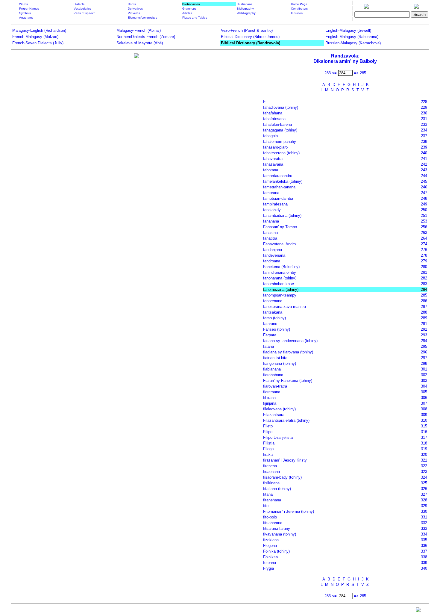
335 (424, 540)
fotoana (269, 562)
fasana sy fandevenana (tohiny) (290, 340)
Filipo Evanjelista (278, 437)
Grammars (189, 8)
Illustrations (244, 4)
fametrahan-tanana (279, 187)
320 (424, 454)
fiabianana (272, 369)
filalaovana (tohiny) (279, 409)
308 (424, 409)
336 (424, 545)
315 (424, 426)
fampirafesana (275, 204)
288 (424, 312)
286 (424, 301)
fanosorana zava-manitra (284, 306)
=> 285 (360, 73)
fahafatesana (274, 119)
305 (424, 392)
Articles (187, 13)
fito (265, 505)
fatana (268, 346)
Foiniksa (270, 557)
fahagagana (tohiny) (280, 130)
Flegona (270, 545)
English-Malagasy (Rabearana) (351, 36)
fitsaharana (272, 523)
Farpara (269, 335)
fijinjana (269, 403)
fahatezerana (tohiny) (281, 153)
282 (424, 278)
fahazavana (273, 164)
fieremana (271, 392)
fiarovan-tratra (275, 386)
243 (424, 170)
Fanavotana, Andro (279, 244)
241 (424, 158)
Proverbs (134, 13)
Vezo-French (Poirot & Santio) (247, 30)
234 (424, 130)
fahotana (270, 170)
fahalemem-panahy (279, 141)
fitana (268, 494)
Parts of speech (84, 13)
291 (424, 323)
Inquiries (297, 13)
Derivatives (135, 8)
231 (424, 119)
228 (424, 101)
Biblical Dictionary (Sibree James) (250, 36)
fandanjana (272, 249)
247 (424, 192)
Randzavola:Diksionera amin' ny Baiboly (345, 58)
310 (424, 420)
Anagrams (26, 17)
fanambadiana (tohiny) (282, 215)
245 (424, 181)
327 (424, 494)
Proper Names (29, 8)
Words (23, 4)
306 (424, 397)
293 (424, 335)
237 (424, 136)
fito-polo (270, 517)
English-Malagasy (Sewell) (348, 30)
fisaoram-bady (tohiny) (282, 477)
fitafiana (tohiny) (277, 488)
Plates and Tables (194, 17)
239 (424, 147)
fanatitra (270, 238)
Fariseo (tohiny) (276, 329)
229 (424, 107)
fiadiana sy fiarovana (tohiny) (288, 352)
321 (424, 460)
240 (424, 153)
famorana (271, 192)
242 (424, 164)
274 (424, 244)
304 (424, 386)
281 (424, 272)
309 (424, 414)
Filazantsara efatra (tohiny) (286, 420)
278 (424, 255)
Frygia (268, 568)
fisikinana (271, 483)
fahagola (270, 136)
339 (424, 562)
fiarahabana (273, 375)
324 (424, 477)
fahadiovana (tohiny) (280, 107)
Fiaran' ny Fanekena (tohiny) (287, 380)
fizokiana (271, 540)
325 (424, 483)
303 (424, 380)
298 (424, 363)
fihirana (269, 397)
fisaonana (271, 471)
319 (424, 449)
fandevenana (274, 255)
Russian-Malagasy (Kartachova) (353, 43)
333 (424, 528)
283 (424, 284)
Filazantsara (273, 414)
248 (424, 198)
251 (424, 215)
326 (424, 488)
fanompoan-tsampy (279, 295)
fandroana (271, 261)
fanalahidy (272, 210)
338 (424, 557)
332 (424, 523)
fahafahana (272, 113)
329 (424, 505)
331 (424, 517)
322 (424, 466)
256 (424, 227)
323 (424, 471)
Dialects (79, 4)
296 (424, 352)
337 (424, 551)
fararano (270, 323)
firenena (270, 466)
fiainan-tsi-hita (275, 358)
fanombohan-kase (278, 284)
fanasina (270, 232)
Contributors (299, 8)
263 (424, 232)
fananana (271, 221)
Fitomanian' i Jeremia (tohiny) (288, 511)
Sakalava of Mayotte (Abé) (139, 43)
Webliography (246, 13)
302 (424, 375)
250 (424, 210)
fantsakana (272, 312)
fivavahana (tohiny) (279, 534)
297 (424, 358)
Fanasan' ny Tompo (280, 227)
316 (424, 432)
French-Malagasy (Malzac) (35, 36)
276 (424, 249)
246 (424, 187)
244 (424, 175)
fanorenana (272, 301)
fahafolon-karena (277, 124)
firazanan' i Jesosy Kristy (285, 460)
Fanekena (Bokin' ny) (281, 266)
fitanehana (272, 500)
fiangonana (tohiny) (279, 363)
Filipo (267, 432)
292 (424, 329)
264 (424, 238)
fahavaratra (273, 158)
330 (424, 511)
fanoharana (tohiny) (279, 278)
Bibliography (245, 8)
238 (424, 141)
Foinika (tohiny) (276, 551)
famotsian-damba (278, 198)
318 (424, 443)
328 (424, 500)
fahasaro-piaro (275, 147)
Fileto (268, 426)
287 (424, 306)
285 (424, 295)
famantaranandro (277, 175)
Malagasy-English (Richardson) (39, 30)
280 (424, 266)
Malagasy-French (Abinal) (138, 30)
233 (424, 124)
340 (424, 568)
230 (424, 113)
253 (424, 221)
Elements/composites (142, 17)
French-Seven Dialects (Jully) (37, 43)
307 (424, 403)
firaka (268, 454)
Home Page (299, 4)
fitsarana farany (276, 528)
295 (424, 346)
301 (424, 369)
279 (424, 261)
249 (424, 204)
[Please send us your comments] (418, 611)
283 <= (330, 73)
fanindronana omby (279, 272)
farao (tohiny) (274, 318)
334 (424, 534)
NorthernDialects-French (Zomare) (145, 36)
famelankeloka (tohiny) (282, 181)
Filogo (268, 449)
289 (424, 318)
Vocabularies (82, 8)
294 (424, 340)
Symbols (25, 13)
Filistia (268, 443)
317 (424, 437)
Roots (132, 4)
